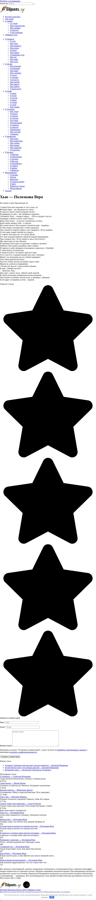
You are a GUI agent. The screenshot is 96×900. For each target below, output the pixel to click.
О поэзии (14, 175)
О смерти (14, 116)
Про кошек (14, 145)
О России (14, 161)
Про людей (14, 82)
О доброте (14, 125)
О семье (8, 91)
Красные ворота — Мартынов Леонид (16, 790)
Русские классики (12, 17)
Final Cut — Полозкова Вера (12, 813)
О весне (13, 50)
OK (52, 897)
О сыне (13, 105)
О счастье (14, 118)
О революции (16, 157)
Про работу (15, 87)
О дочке (13, 102)
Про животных (16, 141)
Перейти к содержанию (10, 1)
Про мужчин (15, 66)
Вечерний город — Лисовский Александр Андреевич (28, 770)
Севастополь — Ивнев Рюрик (13, 783)
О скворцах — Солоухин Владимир (15, 776)
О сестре (13, 98)
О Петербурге (16, 163)
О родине (9, 152)
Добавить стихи (34, 890)
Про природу (15, 46)
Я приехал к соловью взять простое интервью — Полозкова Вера (28, 833)
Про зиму (14, 44)
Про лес (13, 57)
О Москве (14, 154)
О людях (8, 64)
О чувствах (10, 109)
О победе (14, 166)
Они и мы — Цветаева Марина (13, 797)
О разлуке (14, 30)
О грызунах (15, 150)
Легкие (13, 177)
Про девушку (15, 73)
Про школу (14, 84)
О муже (13, 96)
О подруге (14, 80)
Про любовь (15, 28)
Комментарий (6, 746)
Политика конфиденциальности (30, 892)
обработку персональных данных (71, 750)
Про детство (15, 132)
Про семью (14, 107)
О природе (9, 39)
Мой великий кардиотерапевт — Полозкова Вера (21, 860)
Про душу (14, 111)
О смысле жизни (17, 182)
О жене (13, 93)
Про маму (14, 71)
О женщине (15, 68)
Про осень (14, 48)
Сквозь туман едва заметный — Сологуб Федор (20, 804)
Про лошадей (15, 148)
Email (3, 727)
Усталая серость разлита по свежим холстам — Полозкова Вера (27, 826)
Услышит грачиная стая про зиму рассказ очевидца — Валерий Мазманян (36, 765)
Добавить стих (11, 35)
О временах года (17, 55)
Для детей (9, 19)
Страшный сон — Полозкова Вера (14, 847)
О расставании (16, 32)
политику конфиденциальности (23, 752)
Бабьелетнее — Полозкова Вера (13, 819)
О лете (13, 41)
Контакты (12, 890)
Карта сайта (21, 890)
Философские (11, 173)
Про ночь (14, 62)
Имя (2, 722)
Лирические (15, 130)
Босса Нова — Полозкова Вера (13, 853)
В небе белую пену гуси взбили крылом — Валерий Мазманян (32, 768)
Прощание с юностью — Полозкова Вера (17, 840)
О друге (13, 75)
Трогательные (16, 123)
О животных (10, 136)
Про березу (15, 53)
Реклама (3, 890)
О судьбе (14, 23)
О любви (9, 21)
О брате (13, 100)
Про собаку (15, 143)
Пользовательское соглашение (57, 892)
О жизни (14, 114)
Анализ (8, 191)
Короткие (14, 179)
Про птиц (14, 139)
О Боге (13, 184)
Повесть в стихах (17, 186)
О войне (13, 168)
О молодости (15, 89)
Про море (14, 59)
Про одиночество (17, 26)
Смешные (14, 134)
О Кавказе (14, 170)
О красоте (14, 127)
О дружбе (14, 77)
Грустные (14, 120)
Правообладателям (8, 892)
